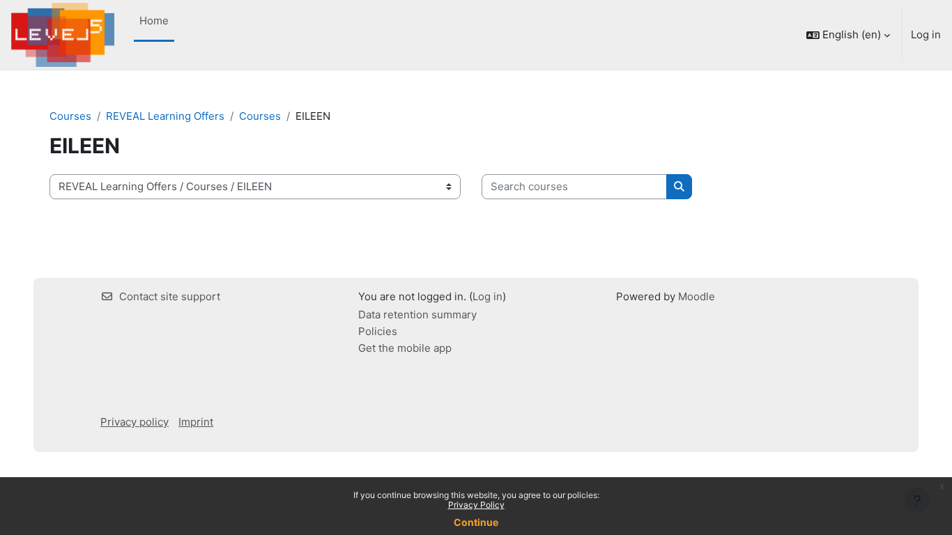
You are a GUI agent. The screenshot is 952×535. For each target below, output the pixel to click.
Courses (70, 116)
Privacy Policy (476, 504)
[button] (848, 35)
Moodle (696, 296)
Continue (476, 522)
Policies (377, 331)
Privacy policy (134, 421)
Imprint (195, 421)
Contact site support (169, 296)
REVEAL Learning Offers (165, 116)
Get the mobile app (405, 348)
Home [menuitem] (154, 20)
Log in (926, 34)
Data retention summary (417, 314)
